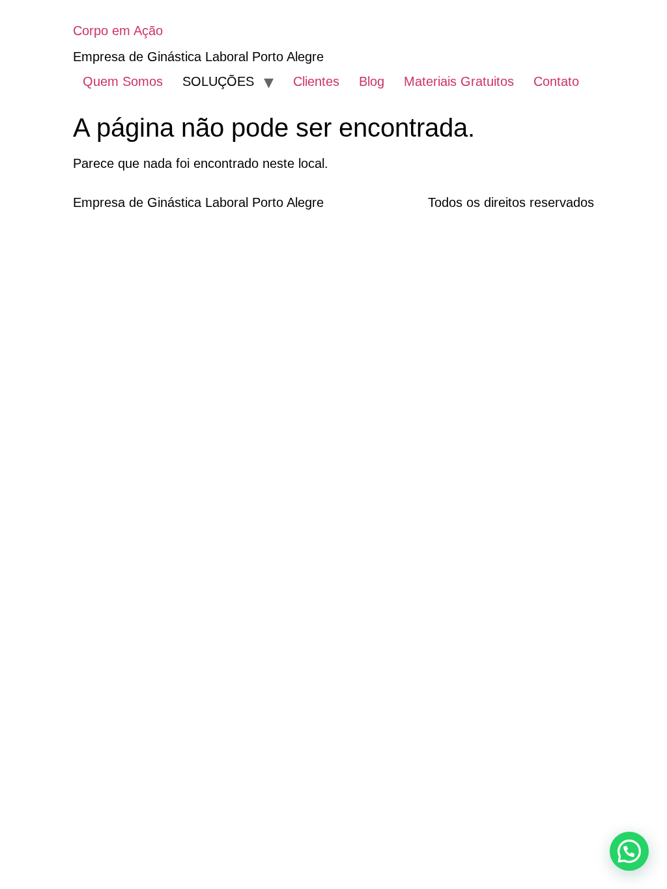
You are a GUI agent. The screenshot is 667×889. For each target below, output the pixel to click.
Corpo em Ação (118, 30)
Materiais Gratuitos (459, 81)
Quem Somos (123, 81)
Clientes (316, 81)
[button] (629, 851)
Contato (556, 81)
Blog (371, 81)
